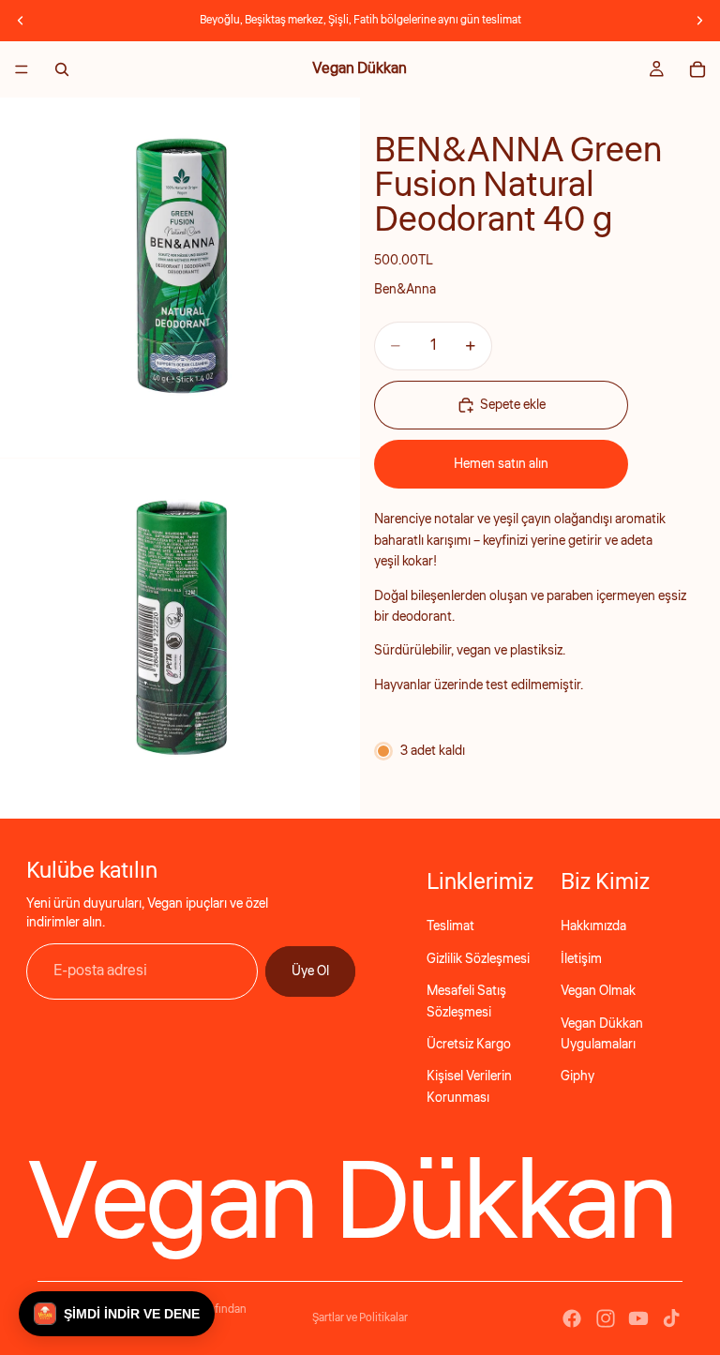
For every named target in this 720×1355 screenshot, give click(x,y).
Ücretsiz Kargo (469, 1044)
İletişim (581, 959)
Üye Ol (310, 971)
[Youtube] (638, 1318)
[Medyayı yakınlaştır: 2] (180, 639)
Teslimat (450, 926)
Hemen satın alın (501, 464)
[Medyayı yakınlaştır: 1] (180, 278)
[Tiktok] (671, 1318)
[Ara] (61, 69)
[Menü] (21, 69)
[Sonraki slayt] (699, 20)
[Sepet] (697, 69)
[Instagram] (605, 1318)
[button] (117, 1313)
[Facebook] (572, 1318)
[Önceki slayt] (20, 20)
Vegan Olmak (598, 991)
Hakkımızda (593, 926)
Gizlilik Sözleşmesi (478, 959)
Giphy (577, 1076)
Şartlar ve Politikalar (360, 1318)
